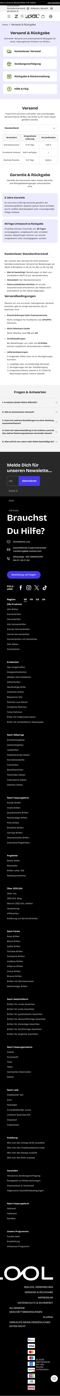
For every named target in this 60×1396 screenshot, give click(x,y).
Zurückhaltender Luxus (19, 1110)
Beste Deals (13, 860)
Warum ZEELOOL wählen (20, 903)
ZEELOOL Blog (14, 898)
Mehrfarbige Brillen (17, 986)
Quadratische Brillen (17, 813)
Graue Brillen (14, 971)
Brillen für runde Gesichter (21, 1004)
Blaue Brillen (13, 941)
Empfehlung (13, 1241)
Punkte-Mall (13, 1236)
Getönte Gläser (15, 785)
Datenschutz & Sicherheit (20, 1186)
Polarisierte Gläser (17, 780)
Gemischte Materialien (19, 1072)
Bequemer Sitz (15, 697)
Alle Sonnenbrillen (16, 624)
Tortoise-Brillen (15, 951)
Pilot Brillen (13, 823)
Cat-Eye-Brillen (15, 833)
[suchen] (22, 16)
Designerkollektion (17, 672)
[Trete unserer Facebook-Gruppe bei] (20, 587)
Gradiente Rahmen (17, 707)
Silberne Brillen (15, 966)
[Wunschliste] (35, 16)
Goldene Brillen (15, 961)
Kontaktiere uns (21, 542)
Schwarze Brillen (16, 956)
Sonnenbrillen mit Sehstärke (22, 639)
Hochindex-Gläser (16, 775)
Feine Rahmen (14, 712)
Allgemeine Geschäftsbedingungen (25, 1190)
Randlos (11, 1218)
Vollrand (11, 1208)
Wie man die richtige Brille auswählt (26, 1143)
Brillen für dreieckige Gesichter (23, 1024)
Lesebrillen (12, 750)
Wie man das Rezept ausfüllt (22, 1153)
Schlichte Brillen (15, 692)
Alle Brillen (12, 609)
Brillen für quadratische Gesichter (25, 1014)
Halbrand (12, 1213)
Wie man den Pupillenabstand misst (26, 1148)
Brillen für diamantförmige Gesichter (26, 1019)
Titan (9, 1062)
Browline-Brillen (15, 828)
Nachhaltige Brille (16, 687)
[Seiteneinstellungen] (49, 18)
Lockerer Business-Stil (18, 1115)
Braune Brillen (14, 976)
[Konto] (28, 16)
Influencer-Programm (18, 1246)
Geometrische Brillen (18, 838)
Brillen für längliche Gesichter (22, 1034)
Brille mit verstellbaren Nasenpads (25, 722)
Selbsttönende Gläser (18, 755)
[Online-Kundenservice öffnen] (54, 1378)
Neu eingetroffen (16, 667)
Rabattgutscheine (16, 875)
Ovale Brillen (13, 808)
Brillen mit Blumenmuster (20, 981)
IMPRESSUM (45, 1297)
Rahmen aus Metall (17, 702)
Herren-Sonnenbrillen (18, 634)
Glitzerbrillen (14, 682)
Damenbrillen (14, 614)
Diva (9, 1100)
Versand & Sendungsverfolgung (23, 1176)
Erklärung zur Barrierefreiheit (22, 918)
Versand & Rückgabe (39, 1292)
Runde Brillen (14, 803)
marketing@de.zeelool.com (27, 551)
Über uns (11, 893)
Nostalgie (12, 1105)
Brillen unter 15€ (15, 870)
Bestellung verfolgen (24, 574)
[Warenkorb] (41, 18)
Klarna (48, 1317)
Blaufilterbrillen (15, 770)
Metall (10, 1077)
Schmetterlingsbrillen (18, 843)
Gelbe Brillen (13, 946)
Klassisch (12, 1120)
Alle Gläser (12, 644)
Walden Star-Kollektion (19, 677)
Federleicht (13, 1125)
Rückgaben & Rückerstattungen (23, 1180)
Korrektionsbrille (15, 760)
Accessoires (13, 649)
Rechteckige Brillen (17, 818)
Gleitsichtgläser (15, 745)
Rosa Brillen (13, 936)
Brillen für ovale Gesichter (20, 1009)
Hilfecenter (13, 913)
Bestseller (12, 866)
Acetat (10, 1052)
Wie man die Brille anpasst (21, 1158)
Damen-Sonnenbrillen (18, 629)
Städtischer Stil (15, 1095)
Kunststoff (12, 1057)
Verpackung (13, 908)
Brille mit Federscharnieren (21, 717)
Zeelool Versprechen (38, 1287)
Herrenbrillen (14, 619)
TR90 (10, 1067)
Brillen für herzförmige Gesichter (24, 1029)
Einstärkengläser (16, 740)
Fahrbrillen (12, 765)
